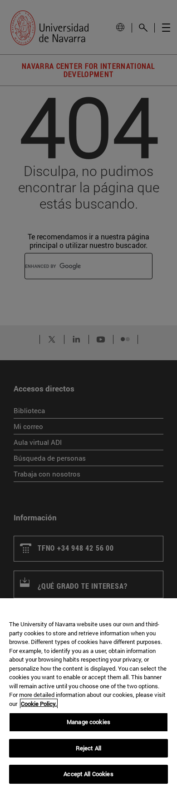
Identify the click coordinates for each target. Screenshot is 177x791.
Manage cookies (88, 722)
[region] (88, 694)
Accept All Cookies (88, 774)
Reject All (88, 748)
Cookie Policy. (39, 704)
